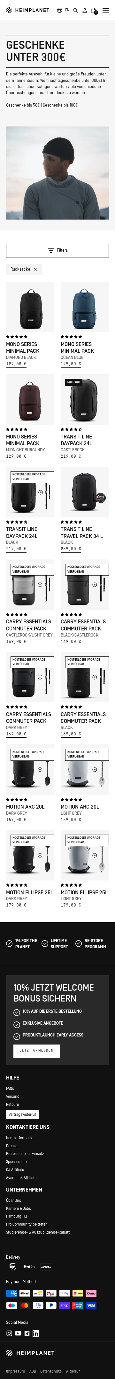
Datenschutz (50, 1371)
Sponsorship (16, 1161)
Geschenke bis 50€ (23, 105)
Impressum (15, 1371)
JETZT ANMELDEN (37, 1051)
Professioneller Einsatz (25, 1153)
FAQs (10, 1088)
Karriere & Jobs (18, 1208)
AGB (32, 1371)
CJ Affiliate (15, 1169)
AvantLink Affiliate (21, 1177)
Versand (12, 1096)
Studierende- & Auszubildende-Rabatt (38, 1232)
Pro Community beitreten (27, 1224)
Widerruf (73, 1371)
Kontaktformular (19, 1138)
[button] (67, 10)
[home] (28, 10)
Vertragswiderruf (22, 1114)
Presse (11, 1146)
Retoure (12, 1104)
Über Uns (13, 1200)
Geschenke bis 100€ (60, 105)
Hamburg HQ (16, 1216)
